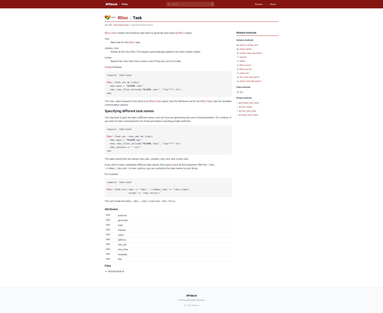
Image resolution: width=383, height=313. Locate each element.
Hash (175, 164)
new (124, 82)
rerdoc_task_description (250, 81)
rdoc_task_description (249, 77)
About (273, 4)
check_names (245, 49)
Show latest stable (121, 25)
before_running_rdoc (248, 45)
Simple (108, 67)
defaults (243, 57)
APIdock (111, 4)
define (242, 61)
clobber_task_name (250, 103)
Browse (259, 4)
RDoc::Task (110, 32)
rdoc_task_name (248, 111)
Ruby (125, 4)
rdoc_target (246, 107)
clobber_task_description (250, 53)
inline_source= (245, 69)
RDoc (123, 17)
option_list (244, 73)
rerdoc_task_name (249, 115)
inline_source (245, 65)
